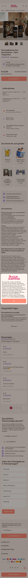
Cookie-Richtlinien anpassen (17, 296)
